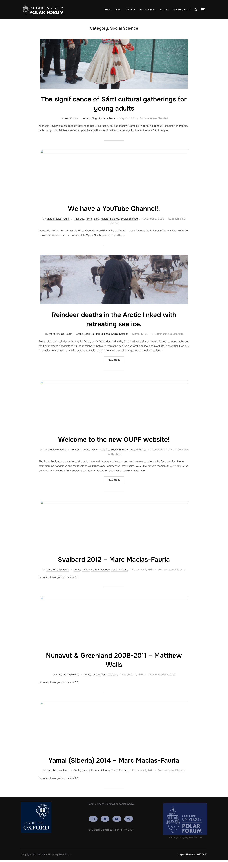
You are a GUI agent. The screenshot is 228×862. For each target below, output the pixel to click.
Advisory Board (182, 9)
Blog (118, 9)
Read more (116, 359)
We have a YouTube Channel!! (114, 208)
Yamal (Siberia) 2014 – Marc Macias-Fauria (113, 760)
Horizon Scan (147, 9)
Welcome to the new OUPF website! (114, 439)
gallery (86, 569)
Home (107, 9)
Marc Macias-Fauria (58, 218)
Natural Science (110, 218)
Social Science (106, 118)
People (164, 9)
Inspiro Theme (185, 854)
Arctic (86, 118)
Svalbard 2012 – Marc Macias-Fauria (114, 559)
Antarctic (79, 218)
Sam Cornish (71, 118)
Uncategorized (138, 449)
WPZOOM (202, 854)
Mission (130, 9)
